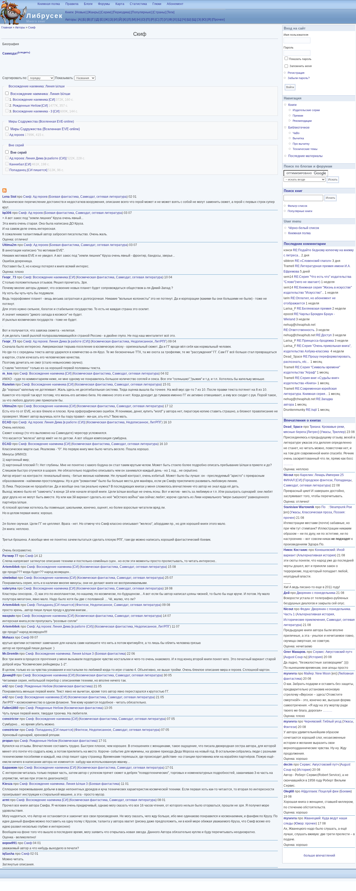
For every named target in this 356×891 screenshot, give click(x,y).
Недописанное (142, 341)
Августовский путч (339, 652)
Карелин (306, 475)
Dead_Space (293, 427)
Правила (71, 4)
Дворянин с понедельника (316, 593)
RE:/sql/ (311, 410)
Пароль (288, 47)
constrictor (10, 719)
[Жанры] (93, 12)
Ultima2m (9, 245)
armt (5, 800)
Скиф (31, 27)
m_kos (7, 373)
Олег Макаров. (295, 652)
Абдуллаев (309, 791)
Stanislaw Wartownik (299, 507)
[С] (157, 19)
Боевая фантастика (64, 196)
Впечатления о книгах (302, 420)
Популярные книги (300, 211)
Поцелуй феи (328, 791)
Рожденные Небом (38, 686)
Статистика (138, 4)
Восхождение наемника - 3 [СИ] (36, 111)
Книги (292, 105)
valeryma (9, 588)
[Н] (138, 19)
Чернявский (312, 721)
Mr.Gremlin (10, 653)
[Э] (199, 19)
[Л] (129, 19)
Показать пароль (300, 59)
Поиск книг (293, 191)
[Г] (93, 19)
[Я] (209, 19)
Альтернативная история (316, 555)
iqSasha (8, 854)
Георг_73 (9, 277)
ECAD (6, 422)
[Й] (120, 19)
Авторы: (71, 19)
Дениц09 (9, 675)
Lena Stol (9, 196)
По (324, 507)
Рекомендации (302, 120)
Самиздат (10, 53)
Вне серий (16, 145)
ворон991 (9, 843)
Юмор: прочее (305, 823)
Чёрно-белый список (303, 228)
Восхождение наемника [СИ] (34, 99)
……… (288, 464)
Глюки (156, 4)
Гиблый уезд (332, 721)
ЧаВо (296, 133)
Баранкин (9, 767)
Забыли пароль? (299, 78)
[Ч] (184, 19)
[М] (134, 19)
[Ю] (204, 19)
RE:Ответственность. (299, 330)
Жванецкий (312, 818)
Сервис (318, 652)
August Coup (293, 657)
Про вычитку (301, 143)
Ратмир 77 (10, 556)
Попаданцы (343, 480)
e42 (5, 686)
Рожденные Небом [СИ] (30, 105)
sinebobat (9, 578)
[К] (124, 19)
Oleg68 (289, 791)
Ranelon (8, 384)
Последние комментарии (305, 244)
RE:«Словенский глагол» (313, 261)
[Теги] (170, 12)
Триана (315, 427)
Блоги (88, 4)
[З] (111, 19)
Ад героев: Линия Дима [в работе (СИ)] (37, 158)
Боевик (345, 791)
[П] (148, 19)
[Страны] (159, 12)
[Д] (97, 19)
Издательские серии (306, 110)
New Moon (323, 673)
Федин (305, 609)
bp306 (6, 213)
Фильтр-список (297, 205)
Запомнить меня (301, 66)
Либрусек (44, 15)
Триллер (338, 432)
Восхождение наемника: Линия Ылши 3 (64, 653)
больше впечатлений (319, 855)
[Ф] (170, 19)
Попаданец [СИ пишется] (28, 170)
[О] (143, 19)
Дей (287, 593)
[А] (80, 19)
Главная (6, 27)
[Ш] (189, 19)
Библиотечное (299, 127)
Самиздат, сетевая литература (103, 196)
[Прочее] (218, 19)
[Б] (84, 19)
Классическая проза (317, 512)
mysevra (290, 673)
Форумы (104, 4)
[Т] (161, 19)
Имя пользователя (296, 34)
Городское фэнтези (318, 480)
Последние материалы (305, 156)
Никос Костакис (296, 550)
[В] (88, 19)
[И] (116, 19)
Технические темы (305, 148)
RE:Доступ (324, 335)
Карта (119, 4)
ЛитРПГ (160, 341)
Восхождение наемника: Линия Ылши (37, 86)
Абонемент (175, 4)
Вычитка (298, 138)
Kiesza (7, 784)
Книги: (69, 12)
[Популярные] (141, 12)
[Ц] (179, 19)
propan (7, 741)
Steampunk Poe (340, 507)
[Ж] (106, 19)
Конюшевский (325, 550)
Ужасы (326, 432)
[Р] (152, 19)
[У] (166, 19)
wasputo (8, 616)
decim (288, 764)
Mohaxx (8, 637)
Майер (309, 673)
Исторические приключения (304, 620)
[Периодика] (121, 12)
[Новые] (81, 12)
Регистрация (296, 72)
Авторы (20, 27)
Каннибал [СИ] (20, 164)
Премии (298, 115)
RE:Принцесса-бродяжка (315, 340)
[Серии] (106, 12)
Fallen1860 (10, 708)
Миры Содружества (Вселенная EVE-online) (41, 121)
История (315, 657)
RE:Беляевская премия (314, 308)
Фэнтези (82, 605)
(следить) (24, 52)
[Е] (101, 19)
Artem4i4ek (11, 567)
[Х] (175, 19)
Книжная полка (49, 4)
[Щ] (194, 19)
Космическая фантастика (95, 277)
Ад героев (16, 135)
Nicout (288, 475)
